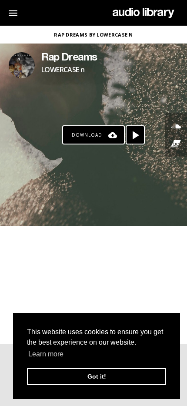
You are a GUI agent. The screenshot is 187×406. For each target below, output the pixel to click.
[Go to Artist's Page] (22, 65)
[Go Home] (143, 13)
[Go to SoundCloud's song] (176, 126)
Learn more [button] (45, 354)
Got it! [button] (96, 376)
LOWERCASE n (62, 69)
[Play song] (135, 134)
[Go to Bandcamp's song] (176, 143)
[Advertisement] (93, 285)
